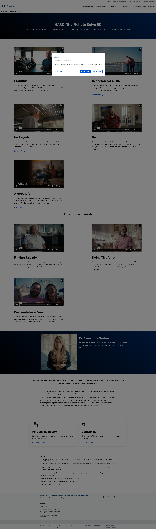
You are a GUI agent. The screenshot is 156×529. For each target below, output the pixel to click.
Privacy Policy (69, 67)
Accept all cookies (85, 71)
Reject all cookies (97, 71)
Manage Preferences (59, 71)
